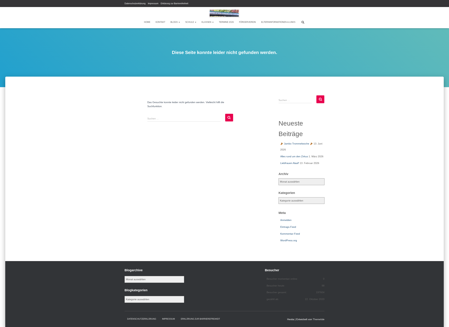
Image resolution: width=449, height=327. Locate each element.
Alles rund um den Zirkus (294, 156)
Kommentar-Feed (290, 233)
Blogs (174, 22)
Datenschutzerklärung (135, 3)
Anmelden (285, 220)
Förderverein (247, 22)
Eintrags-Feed (288, 226)
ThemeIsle (318, 319)
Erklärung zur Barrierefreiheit (174, 3)
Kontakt (160, 22)
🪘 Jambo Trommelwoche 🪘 (296, 143)
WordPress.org (288, 240)
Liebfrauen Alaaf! (289, 163)
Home (147, 22)
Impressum (153, 3)
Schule (190, 22)
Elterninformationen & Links (278, 22)
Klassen (207, 22)
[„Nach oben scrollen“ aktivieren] (442, 320)
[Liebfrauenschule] (224, 13)
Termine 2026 (226, 22)
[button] (179, 22)
